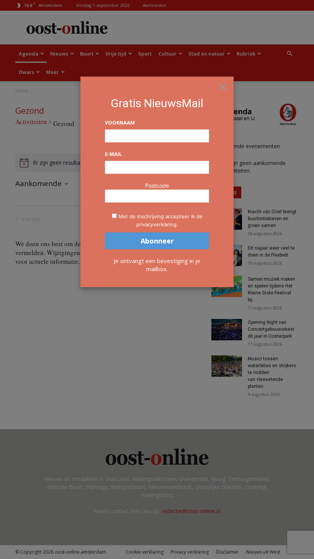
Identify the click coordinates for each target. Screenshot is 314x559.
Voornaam (120, 122)
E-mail (113, 153)
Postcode (157, 185)
